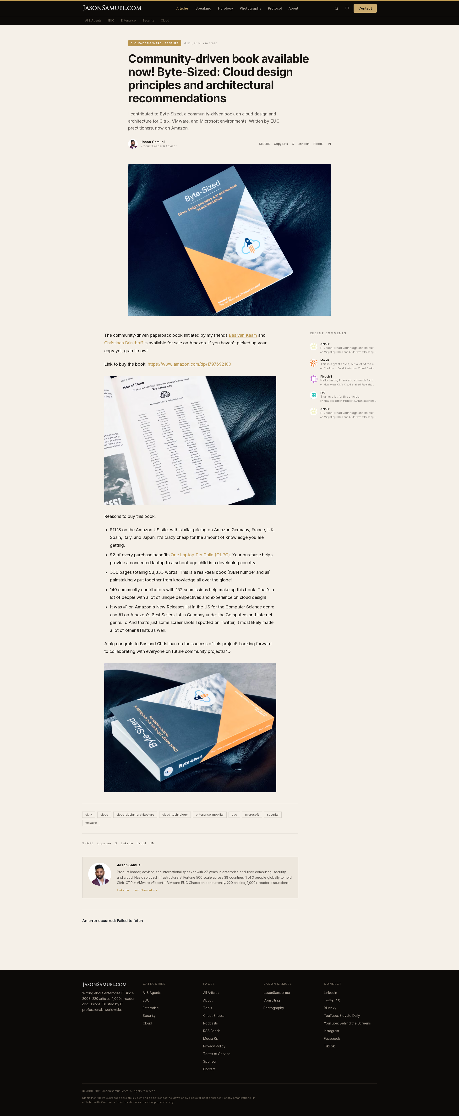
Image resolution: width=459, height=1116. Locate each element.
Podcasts (210, 1023)
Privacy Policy (214, 1046)
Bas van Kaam (243, 335)
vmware (91, 822)
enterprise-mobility (210, 814)
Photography (250, 8)
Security (148, 20)
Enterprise (128, 20)
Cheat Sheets (213, 1015)
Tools (207, 1008)
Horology (225, 8)
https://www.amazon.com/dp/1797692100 (189, 364)
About (293, 8)
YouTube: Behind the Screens (347, 1023)
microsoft (252, 814)
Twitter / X (332, 1000)
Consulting (271, 1000)
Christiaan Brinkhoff (123, 342)
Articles (182, 8)
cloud (104, 814)
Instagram (331, 1031)
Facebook (332, 1038)
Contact (365, 8)
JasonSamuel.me (145, 890)
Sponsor (210, 1061)
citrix (88, 814)
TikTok (329, 1046)
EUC (111, 20)
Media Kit (210, 1038)
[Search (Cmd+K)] (336, 8)
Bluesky (330, 1008)
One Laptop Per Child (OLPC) (200, 554)
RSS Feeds (211, 1031)
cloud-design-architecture (155, 43)
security (273, 814)
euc (234, 814)
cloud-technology (175, 814)
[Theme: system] (347, 8)
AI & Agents (93, 20)
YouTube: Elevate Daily (342, 1015)
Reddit (318, 144)
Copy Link (281, 144)
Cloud (165, 20)
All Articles (211, 993)
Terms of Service (216, 1054)
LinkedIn (304, 144)
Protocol (275, 8)
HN (329, 144)
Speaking (203, 8)
